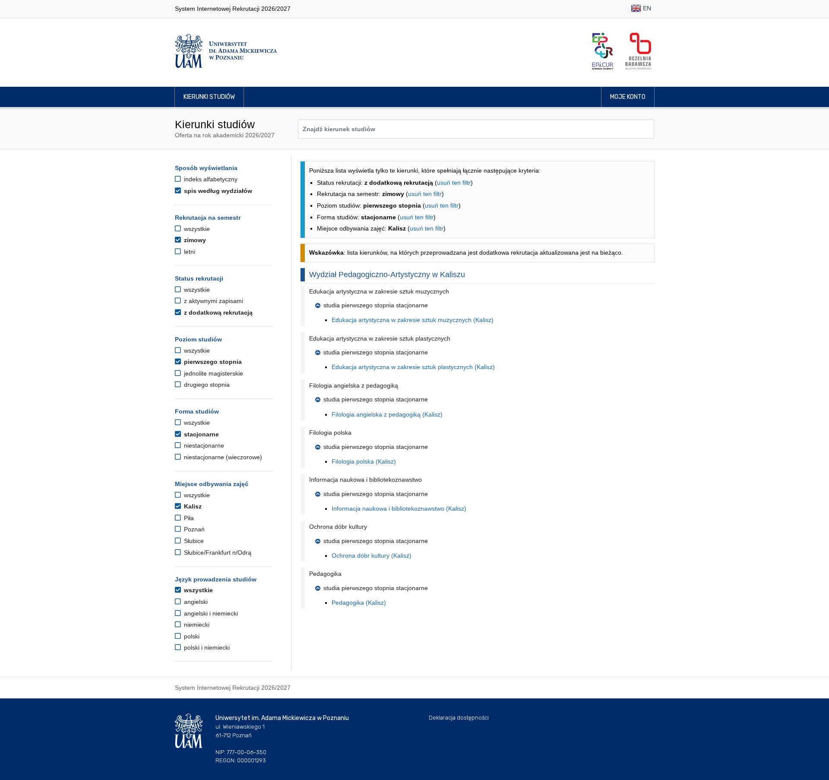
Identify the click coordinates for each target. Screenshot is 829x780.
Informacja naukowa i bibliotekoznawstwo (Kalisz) (399, 508)
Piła (188, 518)
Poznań (193, 529)
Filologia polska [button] (330, 432)
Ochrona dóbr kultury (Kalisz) (371, 555)
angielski (195, 601)
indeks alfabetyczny (209, 179)
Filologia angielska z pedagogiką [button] (353, 385)
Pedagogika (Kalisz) (359, 602)
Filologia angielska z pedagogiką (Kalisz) (387, 414)
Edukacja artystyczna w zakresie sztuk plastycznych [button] (379, 338)
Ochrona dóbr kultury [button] (338, 526)
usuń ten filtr (454, 182)
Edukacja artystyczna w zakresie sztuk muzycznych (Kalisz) (413, 319)
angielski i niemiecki (210, 613)
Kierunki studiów (209, 97)
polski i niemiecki (206, 647)
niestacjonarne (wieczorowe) (222, 457)
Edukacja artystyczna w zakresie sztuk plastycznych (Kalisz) (413, 366)
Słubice (193, 540)
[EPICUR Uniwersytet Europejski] (602, 51)
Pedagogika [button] (325, 573)
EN (646, 8)
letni (188, 251)
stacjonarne (200, 434)
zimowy (194, 240)
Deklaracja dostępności (459, 717)
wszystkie (196, 228)
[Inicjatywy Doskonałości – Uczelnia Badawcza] (638, 51)
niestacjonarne (203, 445)
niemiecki (195, 624)
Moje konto (627, 97)
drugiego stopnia (206, 384)
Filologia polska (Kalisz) (364, 461)
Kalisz (192, 506)
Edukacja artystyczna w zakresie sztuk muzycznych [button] (379, 291)
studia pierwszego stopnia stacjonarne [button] (375, 305)
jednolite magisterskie (212, 373)
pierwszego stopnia (212, 361)
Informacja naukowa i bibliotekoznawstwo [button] (365, 479)
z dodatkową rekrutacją (217, 312)
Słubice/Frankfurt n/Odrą (216, 552)
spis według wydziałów (217, 190)
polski (190, 636)
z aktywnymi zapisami (212, 300)
